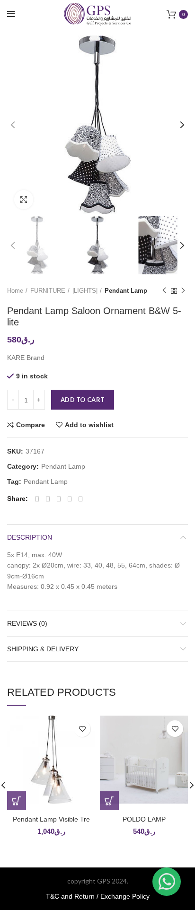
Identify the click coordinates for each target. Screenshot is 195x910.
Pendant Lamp (126, 290)
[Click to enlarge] (23, 199)
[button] (16, 800)
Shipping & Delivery (43, 649)
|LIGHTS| (85, 290)
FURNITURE (47, 290)
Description (29, 537)
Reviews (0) (27, 623)
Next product (183, 291)
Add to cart (83, 399)
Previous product (164, 291)
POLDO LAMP (144, 819)
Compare (30, 424)
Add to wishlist (89, 424)
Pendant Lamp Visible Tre (51, 819)
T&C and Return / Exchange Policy (98, 896)
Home (15, 290)
